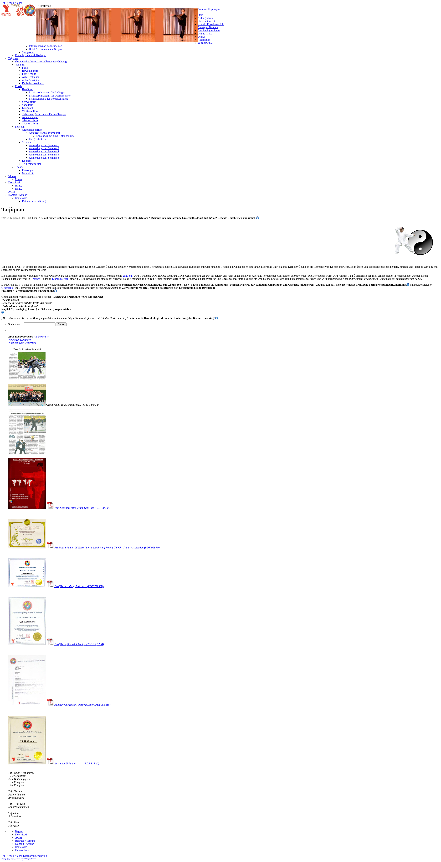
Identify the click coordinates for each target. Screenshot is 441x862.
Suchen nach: (15, 324)
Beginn (19, 831)
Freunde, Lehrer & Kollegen (30, 55)
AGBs (11, 191)
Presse (18, 179)
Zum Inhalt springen (209, 9)
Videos (12, 176)
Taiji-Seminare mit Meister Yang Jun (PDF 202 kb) (82, 507)
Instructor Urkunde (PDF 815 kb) (76, 763)
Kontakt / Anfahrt (17, 194)
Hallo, (18, 185)
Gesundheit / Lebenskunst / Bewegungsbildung (41, 61)
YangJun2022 (205, 42)
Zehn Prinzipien (30, 80)
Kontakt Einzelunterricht (211, 24)
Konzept (26, 160)
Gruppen (35, 278)
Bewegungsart (30, 70)
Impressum (21, 197)
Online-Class (205, 33)
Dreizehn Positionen (33, 83)
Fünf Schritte (29, 73)
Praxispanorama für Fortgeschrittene (48, 98)
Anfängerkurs (205, 18)
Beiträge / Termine (208, 27)
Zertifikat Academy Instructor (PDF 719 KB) (79, 586)
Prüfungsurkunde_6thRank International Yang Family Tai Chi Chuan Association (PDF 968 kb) (107, 547)
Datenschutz (22, 850)
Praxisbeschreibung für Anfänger (47, 92)
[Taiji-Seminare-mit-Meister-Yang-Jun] (27, 507)
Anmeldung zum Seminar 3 (44, 157)
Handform (27, 89)
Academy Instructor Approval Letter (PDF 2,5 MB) (82, 704)
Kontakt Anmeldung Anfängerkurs (55, 135)
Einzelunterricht (206, 21)
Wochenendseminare (19, 339)
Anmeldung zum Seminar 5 (44, 154)
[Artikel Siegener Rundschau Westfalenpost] (27, 453)
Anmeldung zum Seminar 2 (44, 148)
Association (204, 39)
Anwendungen (30, 117)
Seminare (27, 142)
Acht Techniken (30, 76)
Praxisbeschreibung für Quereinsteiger (49, 95)
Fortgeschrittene (37, 139)
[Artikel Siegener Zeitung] (27, 379)
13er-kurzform (30, 123)
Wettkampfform (30, 111)
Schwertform (29, 101)
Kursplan (20, 126)
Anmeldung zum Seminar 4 (44, 151)
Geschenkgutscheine (209, 30)
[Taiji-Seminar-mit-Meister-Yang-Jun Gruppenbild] (27, 404)
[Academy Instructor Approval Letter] (27, 704)
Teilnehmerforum (31, 163)
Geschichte (28, 173)
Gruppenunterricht (32, 129)
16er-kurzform (30, 120)
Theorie (19, 166)
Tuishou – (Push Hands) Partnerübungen (44, 114)
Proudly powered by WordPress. (19, 859)
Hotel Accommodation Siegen (45, 49)
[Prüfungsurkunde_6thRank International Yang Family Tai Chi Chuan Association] (27, 547)
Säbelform (27, 104)
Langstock (27, 108)
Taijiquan (13, 58)
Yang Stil (20, 64)
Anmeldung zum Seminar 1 (44, 145)
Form (25, 67)
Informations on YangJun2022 (45, 45)
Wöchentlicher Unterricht (22, 342)
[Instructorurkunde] (27, 763)
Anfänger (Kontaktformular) (44, 132)
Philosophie (28, 170)
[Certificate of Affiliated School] (27, 644)
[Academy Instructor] (27, 586)
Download (14, 182)
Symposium (28, 52)
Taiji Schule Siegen (11, 2)
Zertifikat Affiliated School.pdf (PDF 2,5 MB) (79, 644)
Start (200, 14)
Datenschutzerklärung (34, 201)
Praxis (18, 86)
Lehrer (201, 36)
